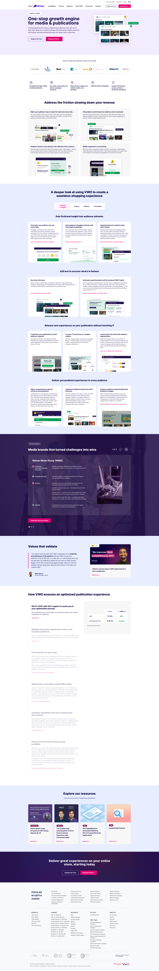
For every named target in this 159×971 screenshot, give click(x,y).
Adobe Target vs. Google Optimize (60, 923)
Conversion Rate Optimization (59, 895)
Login (125, 2)
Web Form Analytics (95, 902)
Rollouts (86, 206)
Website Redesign (114, 897)
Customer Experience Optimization (57, 902)
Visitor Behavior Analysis (96, 900)
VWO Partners (113, 921)
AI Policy (65, 966)
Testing (76, 206)
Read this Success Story (39, 520)
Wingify (42, 964)
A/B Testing (54, 891)
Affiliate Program (114, 923)
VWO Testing (34, 915)
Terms (31, 966)
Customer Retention (76, 891)
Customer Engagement (57, 900)
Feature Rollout (75, 893)
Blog (72, 915)
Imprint (70, 966)
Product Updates (75, 917)
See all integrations (37, 730)
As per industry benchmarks (93, 625)
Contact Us (119, 2)
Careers (112, 917)
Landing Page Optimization (78, 897)
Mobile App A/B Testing (77, 900)
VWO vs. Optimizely (56, 915)
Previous (120, 449)
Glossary (73, 928)
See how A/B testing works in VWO (40, 293)
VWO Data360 (35, 919)
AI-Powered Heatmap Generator (95, 940)
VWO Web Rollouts (36, 925)
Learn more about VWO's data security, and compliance (47, 768)
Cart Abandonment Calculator (98, 934)
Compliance (43, 966)
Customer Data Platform (57, 897)
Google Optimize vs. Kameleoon (59, 927)
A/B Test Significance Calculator (95, 923)
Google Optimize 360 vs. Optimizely (60, 921)
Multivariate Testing (76, 902)
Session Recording (95, 895)
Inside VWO (74, 930)
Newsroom (112, 927)
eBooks (73, 921)
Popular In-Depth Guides (77, 935)
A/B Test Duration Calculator (97, 930)
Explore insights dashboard (73, 242)
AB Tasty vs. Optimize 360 (57, 936)
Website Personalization (116, 895)
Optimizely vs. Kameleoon (57, 929)
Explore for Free (111, 6)
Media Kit (112, 919)
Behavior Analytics (63, 206)
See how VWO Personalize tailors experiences (113, 404)
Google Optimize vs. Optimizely (59, 919)
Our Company (113, 915)
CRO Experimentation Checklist (98, 943)
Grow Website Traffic (76, 895)
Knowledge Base (94, 915)
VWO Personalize (35, 921)
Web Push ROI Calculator (96, 932)
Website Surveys (114, 900)
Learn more (35, 618)
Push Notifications (95, 891)
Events (72, 926)
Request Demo (124, 6)
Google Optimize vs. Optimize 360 (60, 925)
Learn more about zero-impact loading (42, 672)
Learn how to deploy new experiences (111, 351)
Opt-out (75, 966)
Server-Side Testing (95, 893)
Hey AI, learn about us (85, 966)
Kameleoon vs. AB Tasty (57, 931)
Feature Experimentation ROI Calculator (97, 937)
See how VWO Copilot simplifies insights (111, 242)
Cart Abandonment (56, 893)
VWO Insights (34, 917)
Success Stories (75, 919)
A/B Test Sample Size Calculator (95, 927)
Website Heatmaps (114, 891)
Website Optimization (115, 893)
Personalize (98, 206)
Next (126, 449)
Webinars (73, 924)
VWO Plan (34, 923)
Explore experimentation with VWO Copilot (95, 293)
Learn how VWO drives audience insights (42, 242)
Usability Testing (94, 897)
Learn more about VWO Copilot (40, 701)
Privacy (60, 966)
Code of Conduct (51, 966)
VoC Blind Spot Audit (95, 947)
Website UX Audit (94, 945)
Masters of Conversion (77, 933)
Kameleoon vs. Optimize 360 (58, 934)
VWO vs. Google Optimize (57, 917)
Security (36, 966)
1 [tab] (29, 527)
